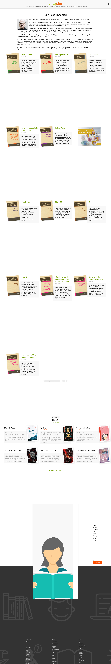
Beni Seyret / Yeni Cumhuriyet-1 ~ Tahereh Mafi (91, 457)
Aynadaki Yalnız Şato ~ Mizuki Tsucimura (91, 435)
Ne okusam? (45, 6)
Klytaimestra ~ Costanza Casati (55, 435)
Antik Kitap (80, 656)
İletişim (80, 6)
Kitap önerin (64, 6)
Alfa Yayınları (81, 649)
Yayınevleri (38, 6)
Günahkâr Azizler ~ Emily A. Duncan (19, 435)
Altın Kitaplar (81, 652)
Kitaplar (26, 6)
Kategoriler (57, 6)
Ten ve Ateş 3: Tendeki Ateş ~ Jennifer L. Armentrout (19, 457)
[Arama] (108, 4)
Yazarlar (31, 6)
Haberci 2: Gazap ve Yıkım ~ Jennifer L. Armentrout (55, 457)
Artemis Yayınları (81, 659)
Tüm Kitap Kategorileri (55, 470)
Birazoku (55, 4)
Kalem (51, 6)
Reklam (85, 6)
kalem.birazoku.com (31, 646)
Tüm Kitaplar (55, 422)
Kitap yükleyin (73, 6)
